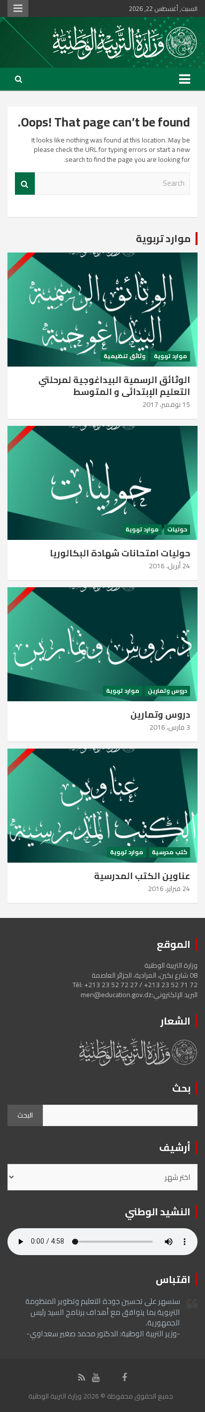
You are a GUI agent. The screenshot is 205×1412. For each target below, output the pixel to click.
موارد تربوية (163, 238)
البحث (25, 1115)
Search (25, 183)
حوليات (177, 529)
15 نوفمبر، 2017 (166, 404)
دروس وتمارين (167, 691)
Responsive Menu (17, 8)
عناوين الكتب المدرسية (142, 876)
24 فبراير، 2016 (169, 888)
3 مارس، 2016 (169, 727)
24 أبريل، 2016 (169, 565)
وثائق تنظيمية (124, 356)
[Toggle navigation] (185, 79)
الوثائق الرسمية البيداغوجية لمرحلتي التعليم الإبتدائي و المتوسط (114, 385)
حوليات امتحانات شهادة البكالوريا (120, 553)
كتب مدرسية (169, 852)
